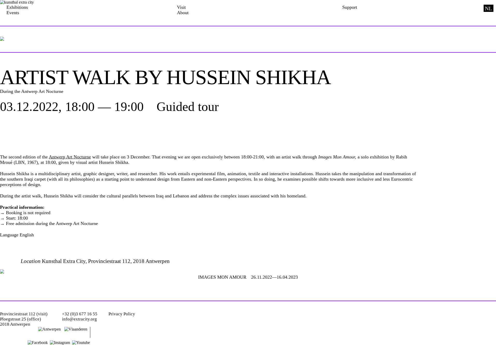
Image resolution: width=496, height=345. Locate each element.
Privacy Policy (122, 313)
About (183, 12)
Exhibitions (17, 7)
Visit (181, 7)
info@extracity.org (79, 319)
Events (12, 12)
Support (349, 7)
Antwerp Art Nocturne (70, 156)
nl (488, 8)
